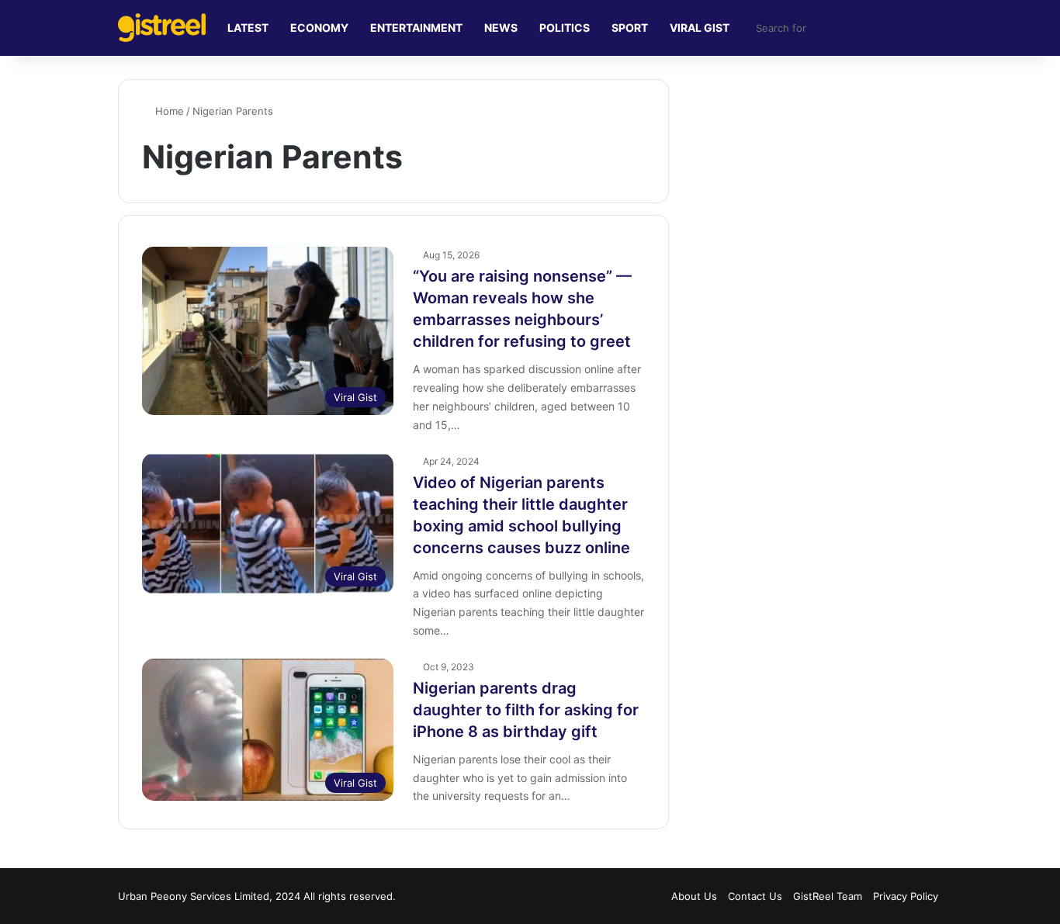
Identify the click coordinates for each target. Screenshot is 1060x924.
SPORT (629, 27)
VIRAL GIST (699, 27)
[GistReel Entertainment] (162, 27)
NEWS (501, 27)
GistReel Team (827, 896)
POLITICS (564, 27)
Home (168, 111)
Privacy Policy (905, 896)
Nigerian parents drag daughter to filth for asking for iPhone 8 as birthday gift (526, 710)
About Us (694, 896)
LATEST (247, 27)
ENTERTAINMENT (416, 27)
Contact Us (755, 896)
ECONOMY (319, 27)
